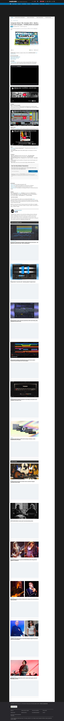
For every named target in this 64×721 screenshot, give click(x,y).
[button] (53, 1)
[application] (24, 75)
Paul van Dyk (13, 185)
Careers (44, 712)
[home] (10, 4)
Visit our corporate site (44, 703)
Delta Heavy (13, 148)
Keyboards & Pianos (35, 3)
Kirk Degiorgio (17, 128)
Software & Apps (15, 20)
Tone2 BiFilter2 (13, 62)
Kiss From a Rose (48, 17)
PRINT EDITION (13, 59)
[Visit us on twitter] (39, 1)
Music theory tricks (40, 17)
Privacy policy (45, 710)
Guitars (19, 3)
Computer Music (16, 26)
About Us (12, 710)
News (12, 26)
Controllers (24, 3)
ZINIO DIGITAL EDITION (14, 58)
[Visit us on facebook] (37, 1)
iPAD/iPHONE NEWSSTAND (15, 56)
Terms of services (22, 173)
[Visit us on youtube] (42, 1)
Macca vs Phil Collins (30, 17)
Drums (29, 3)
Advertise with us (24, 712)
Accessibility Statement (35, 712)
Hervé (12, 184)
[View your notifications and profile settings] (50, 1)
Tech (11, 20)
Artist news (14, 3)
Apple (34, 199)
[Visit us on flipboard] (43, 1)
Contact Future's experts (25, 710)
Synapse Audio (13, 187)
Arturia (20, 193)
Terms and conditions (35, 710)
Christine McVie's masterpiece (20, 17)
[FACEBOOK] (15, 211)
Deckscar (12, 186)
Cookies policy (13, 712)
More (47, 3)
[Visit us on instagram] (40, 1)
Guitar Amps (42, 3)
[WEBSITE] (17, 211)
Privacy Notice (13, 174)
